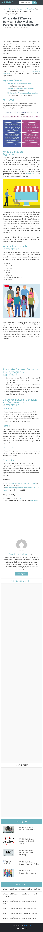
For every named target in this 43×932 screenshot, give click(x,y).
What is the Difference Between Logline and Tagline (26, 841)
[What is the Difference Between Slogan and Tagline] (11, 862)
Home (5, 9)
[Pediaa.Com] (7, 2)
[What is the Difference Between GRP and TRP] (11, 829)
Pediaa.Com (27, 925)
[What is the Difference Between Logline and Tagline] (11, 841)
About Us (24, 929)
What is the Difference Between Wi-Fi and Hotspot (20, 913)
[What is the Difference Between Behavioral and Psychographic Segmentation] (11, 873)
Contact (18, 929)
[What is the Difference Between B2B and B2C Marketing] (11, 852)
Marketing (30, 9)
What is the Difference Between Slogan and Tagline (29, 863)
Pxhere (20, 498)
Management (21, 9)
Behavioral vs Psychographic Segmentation (23, 93)
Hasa (17, 27)
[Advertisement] (21, 35)
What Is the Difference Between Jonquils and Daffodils (21, 889)
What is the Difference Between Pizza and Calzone (20, 918)
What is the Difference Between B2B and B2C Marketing (27, 852)
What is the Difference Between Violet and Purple (19, 908)
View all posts (21, 574)
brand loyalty (30, 174)
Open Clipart (34, 500)
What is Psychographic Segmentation (21, 88)
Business (12, 9)
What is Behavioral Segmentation (19, 84)
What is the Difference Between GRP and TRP (27, 829)
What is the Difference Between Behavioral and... (28, 872)
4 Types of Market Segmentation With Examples (21, 483)
